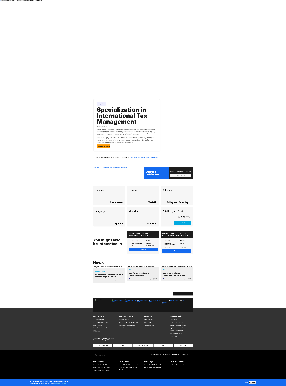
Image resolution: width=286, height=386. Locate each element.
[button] (190, 202)
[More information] (190, 202)
